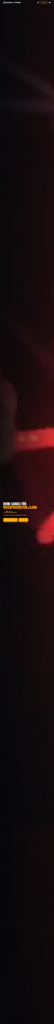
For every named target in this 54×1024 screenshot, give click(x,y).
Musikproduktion (9, 519)
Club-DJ (22, 519)
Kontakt (44, 2)
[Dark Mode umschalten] (38, 2)
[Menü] (50, 2)
